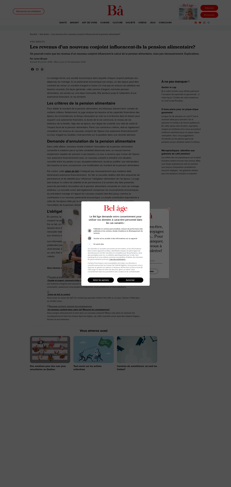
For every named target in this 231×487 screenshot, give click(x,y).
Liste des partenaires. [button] (117, 259)
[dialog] (115, 243)
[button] (115, 244)
